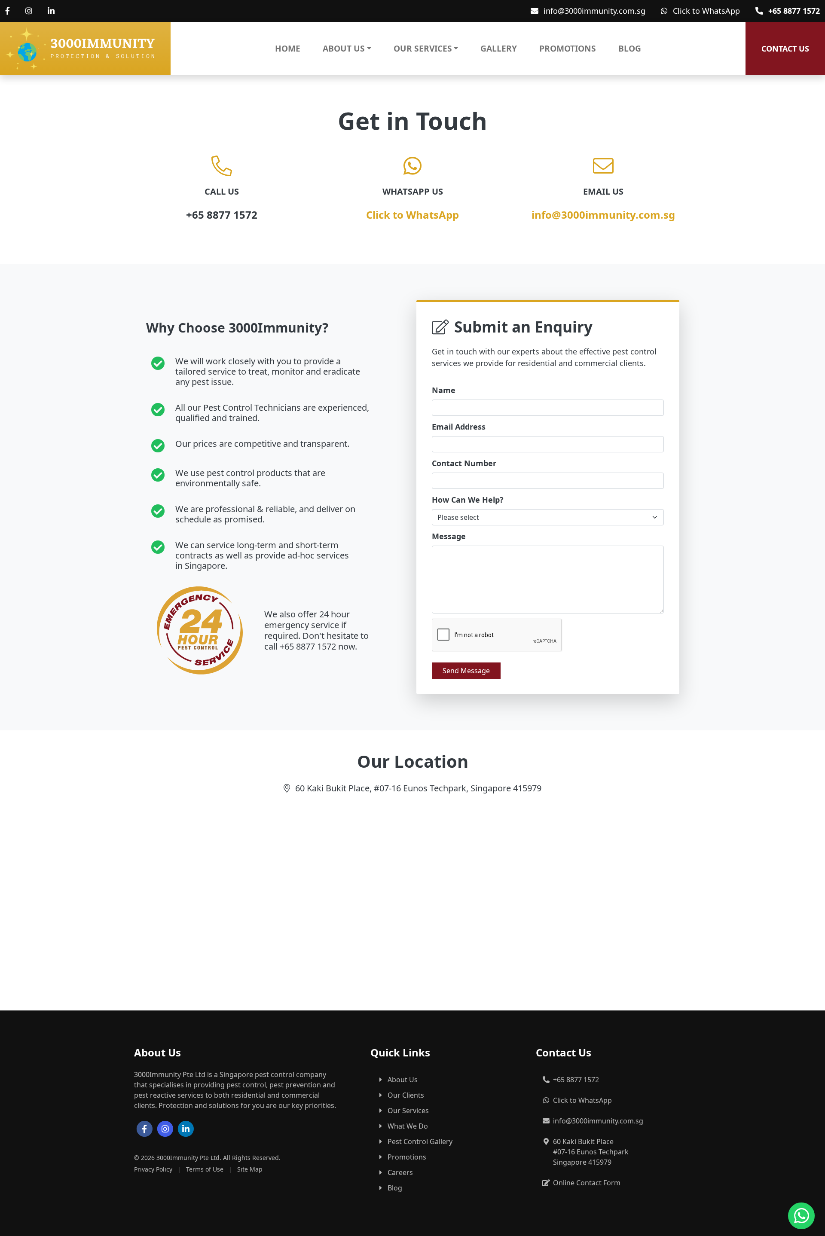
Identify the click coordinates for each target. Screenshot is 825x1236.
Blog (629, 48)
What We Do (408, 1126)
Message (449, 536)
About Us (344, 48)
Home (287, 48)
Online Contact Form (586, 1182)
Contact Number (464, 463)
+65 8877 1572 (794, 11)
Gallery (498, 48)
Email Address (459, 426)
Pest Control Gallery (420, 1141)
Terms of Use (204, 1169)
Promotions (567, 48)
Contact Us (785, 48)
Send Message (466, 670)
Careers (400, 1172)
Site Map (250, 1169)
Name (443, 390)
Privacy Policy (153, 1169)
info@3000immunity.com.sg (594, 11)
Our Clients (406, 1095)
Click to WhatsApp (706, 11)
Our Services (423, 48)
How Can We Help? (468, 499)
